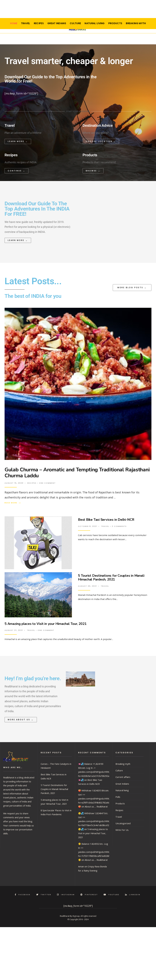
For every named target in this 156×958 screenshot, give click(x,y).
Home (13, 23)
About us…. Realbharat (96, 806)
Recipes (39, 23)
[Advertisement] (78, 10)
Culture (75, 23)
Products (115, 23)
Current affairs (122, 777)
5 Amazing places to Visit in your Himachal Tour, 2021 (45, 623)
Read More (13, 502)
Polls (117, 796)
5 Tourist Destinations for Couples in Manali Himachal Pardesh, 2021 (111, 577)
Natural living (95, 23)
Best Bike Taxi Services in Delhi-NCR (106, 519)
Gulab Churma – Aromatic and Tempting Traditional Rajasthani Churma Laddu (77, 472)
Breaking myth (136, 23)
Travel (25, 23)
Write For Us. (122, 829)
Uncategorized (123, 823)
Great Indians (56, 23)
